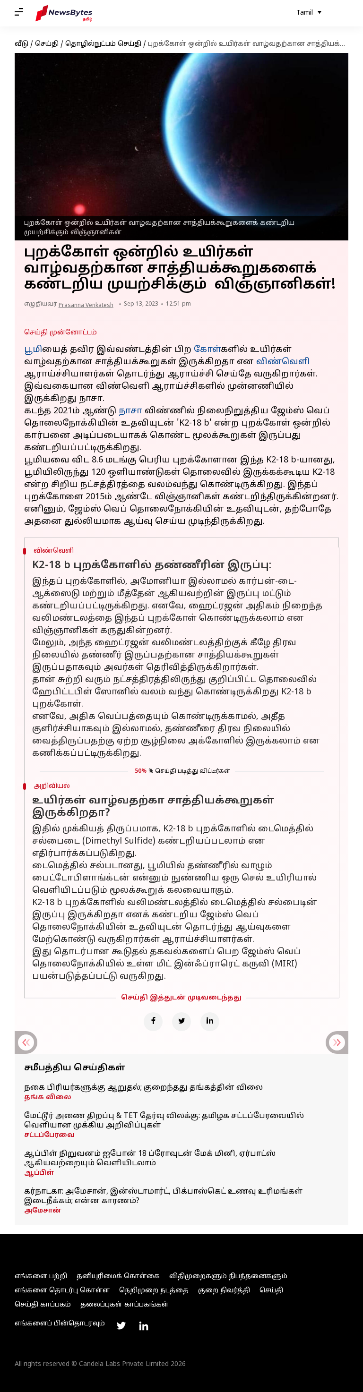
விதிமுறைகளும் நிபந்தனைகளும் (228, 1276)
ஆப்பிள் (39, 1173)
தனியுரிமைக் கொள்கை (118, 1276)
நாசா (130, 411)
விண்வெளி (283, 362)
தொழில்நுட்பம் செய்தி (103, 44)
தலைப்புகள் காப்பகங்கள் (124, 1305)
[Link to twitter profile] (121, 1325)
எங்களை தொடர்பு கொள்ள (62, 1291)
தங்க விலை (47, 1097)
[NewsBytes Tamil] (63, 13)
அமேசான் (42, 1211)
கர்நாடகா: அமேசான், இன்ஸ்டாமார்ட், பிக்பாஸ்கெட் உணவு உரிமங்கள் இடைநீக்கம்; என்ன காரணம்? (163, 1196)
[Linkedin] (209, 1021)
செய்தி (47, 44)
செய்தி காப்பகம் (43, 1305)
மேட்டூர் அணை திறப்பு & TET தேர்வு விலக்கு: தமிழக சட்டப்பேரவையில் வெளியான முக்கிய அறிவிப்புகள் (164, 1120)
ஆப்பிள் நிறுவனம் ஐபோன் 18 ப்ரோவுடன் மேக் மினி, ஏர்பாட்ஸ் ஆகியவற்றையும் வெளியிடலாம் (150, 1158)
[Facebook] (153, 1021)
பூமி (33, 349)
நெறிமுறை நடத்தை (154, 1291)
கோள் (207, 349)
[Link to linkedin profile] (143, 1325)
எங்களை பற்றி (41, 1276)
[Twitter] (181, 1021)
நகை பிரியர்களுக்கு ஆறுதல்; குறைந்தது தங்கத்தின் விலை (143, 1088)
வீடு (21, 44)
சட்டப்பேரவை (49, 1135)
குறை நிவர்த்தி (224, 1291)
